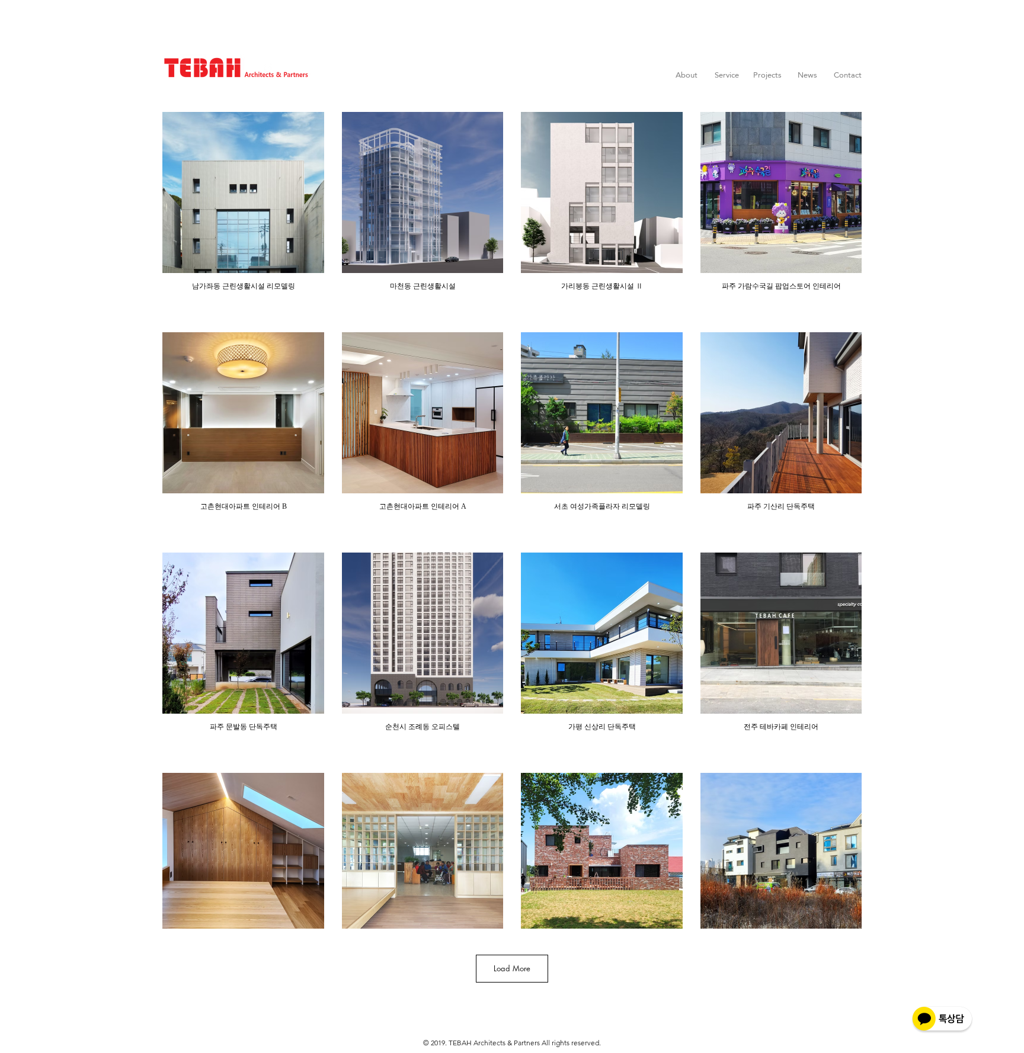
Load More (512, 968)
